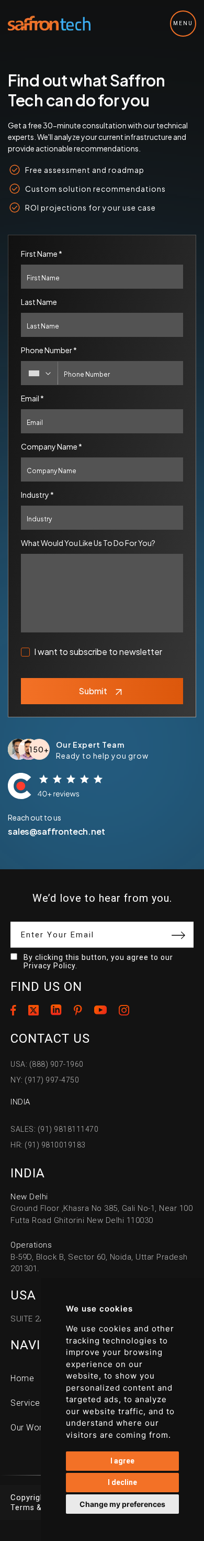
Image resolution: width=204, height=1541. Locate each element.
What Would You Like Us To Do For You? (88, 543)
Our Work (28, 1428)
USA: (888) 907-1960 (47, 1064)
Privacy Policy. (50, 965)
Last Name (39, 302)
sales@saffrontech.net (56, 831)
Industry (37, 494)
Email (32, 398)
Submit (93, 690)
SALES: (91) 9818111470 (54, 1129)
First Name (41, 253)
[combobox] (39, 373)
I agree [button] (122, 1461)
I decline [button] (122, 1482)
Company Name (51, 446)
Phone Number (49, 350)
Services (27, 1403)
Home (22, 1378)
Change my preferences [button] (122, 1504)
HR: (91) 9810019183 (48, 1145)
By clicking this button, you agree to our (98, 961)
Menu (183, 23)
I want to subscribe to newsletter (98, 651)
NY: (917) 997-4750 (44, 1080)
